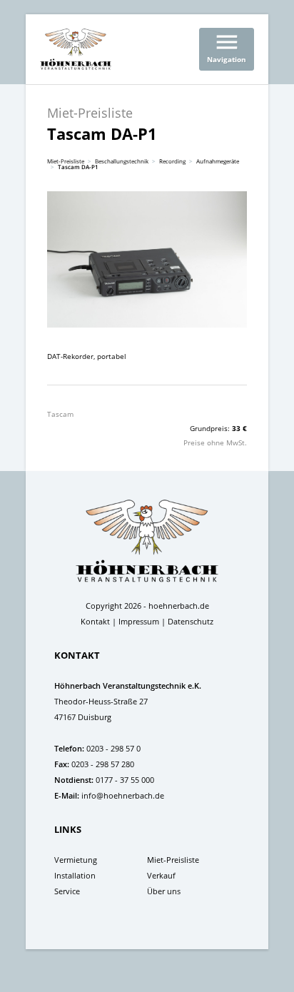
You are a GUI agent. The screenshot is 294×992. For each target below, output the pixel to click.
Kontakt (95, 621)
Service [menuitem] (67, 891)
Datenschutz (190, 621)
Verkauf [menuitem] (161, 875)
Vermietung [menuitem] (75, 859)
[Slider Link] (147, 259)
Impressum (138, 621)
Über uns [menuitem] (164, 891)
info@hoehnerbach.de (122, 795)
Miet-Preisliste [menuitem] (173, 859)
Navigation (226, 46)
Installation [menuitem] (75, 875)
